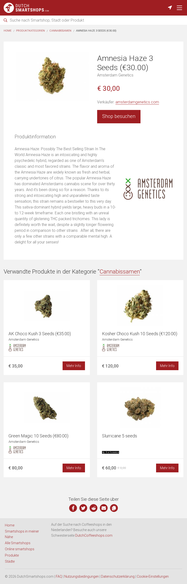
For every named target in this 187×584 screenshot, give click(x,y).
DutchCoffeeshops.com (93, 535)
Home (7, 30)
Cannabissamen (60, 30)
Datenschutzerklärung (118, 576)
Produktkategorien (30, 30)
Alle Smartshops (17, 543)
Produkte (12, 555)
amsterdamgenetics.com (137, 102)
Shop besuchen (118, 116)
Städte (10, 561)
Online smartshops (19, 549)
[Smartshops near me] (170, 7)
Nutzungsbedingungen (81, 576)
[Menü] (179, 7)
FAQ (59, 576)
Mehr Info (73, 366)
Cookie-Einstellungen (153, 576)
